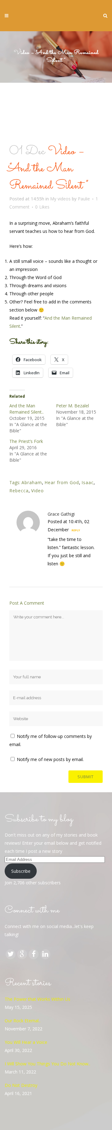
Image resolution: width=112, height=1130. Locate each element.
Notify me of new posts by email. (50, 759)
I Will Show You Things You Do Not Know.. (47, 1064)
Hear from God (61, 482)
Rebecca (19, 491)
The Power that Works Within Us (37, 999)
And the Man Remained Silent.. (26, 409)
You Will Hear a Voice (26, 1042)
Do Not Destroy (21, 1085)
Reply (76, 530)
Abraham (31, 482)
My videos (60, 199)
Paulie (84, 199)
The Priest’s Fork (26, 441)
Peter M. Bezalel (72, 406)
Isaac (88, 482)
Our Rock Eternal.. (22, 1021)
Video (37, 491)
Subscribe (20, 871)
